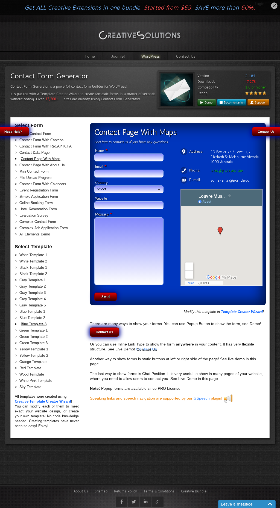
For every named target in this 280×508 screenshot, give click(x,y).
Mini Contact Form (34, 171)
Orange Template (32, 362)
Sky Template (30, 387)
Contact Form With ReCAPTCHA (45, 146)
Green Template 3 (33, 343)
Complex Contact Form (37, 222)
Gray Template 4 (32, 299)
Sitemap (101, 491)
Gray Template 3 (32, 293)
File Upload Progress (35, 178)
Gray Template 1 (32, 280)
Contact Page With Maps (40, 159)
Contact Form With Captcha (41, 140)
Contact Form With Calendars (42, 184)
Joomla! (118, 56)
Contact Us (185, 56)
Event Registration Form (38, 190)
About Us (81, 491)
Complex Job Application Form (43, 228)
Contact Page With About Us (42, 165)
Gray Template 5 (32, 305)
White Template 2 (33, 261)
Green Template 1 (33, 330)
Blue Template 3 (33, 324)
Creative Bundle (193, 491)
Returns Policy (125, 491)
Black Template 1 (33, 267)
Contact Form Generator (49, 76)
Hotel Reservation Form (38, 209)
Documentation (233, 102)
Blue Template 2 (32, 318)
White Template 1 (33, 255)
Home (90, 56)
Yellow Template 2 (33, 355)
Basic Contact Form (35, 134)
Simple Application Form (38, 196)
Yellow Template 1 (33, 349)
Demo (207, 102)
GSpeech (202, 398)
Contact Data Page (34, 152)
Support (259, 102)
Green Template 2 (33, 337)
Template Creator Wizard (242, 312)
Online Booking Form (36, 203)
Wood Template (31, 374)
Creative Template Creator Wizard (43, 401)
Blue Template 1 (32, 311)
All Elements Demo (34, 234)
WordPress (150, 56)
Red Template (30, 368)
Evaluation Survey (33, 215)
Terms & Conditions (159, 491)
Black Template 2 (33, 274)
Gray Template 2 (32, 286)
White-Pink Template (35, 381)
